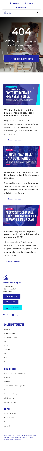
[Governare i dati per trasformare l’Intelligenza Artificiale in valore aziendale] (21, 156)
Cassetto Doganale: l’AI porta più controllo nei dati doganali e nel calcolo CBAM (21, 234)
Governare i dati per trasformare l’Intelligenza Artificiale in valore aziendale (21, 175)
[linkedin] (13, 315)
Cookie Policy (16, 435)
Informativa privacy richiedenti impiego (15, 437)
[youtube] (4, 315)
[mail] (8, 315)
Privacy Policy (7, 435)
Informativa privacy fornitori (29, 435)
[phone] (17, 315)
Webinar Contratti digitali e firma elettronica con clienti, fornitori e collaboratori (19, 113)
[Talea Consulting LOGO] (7, 12)
